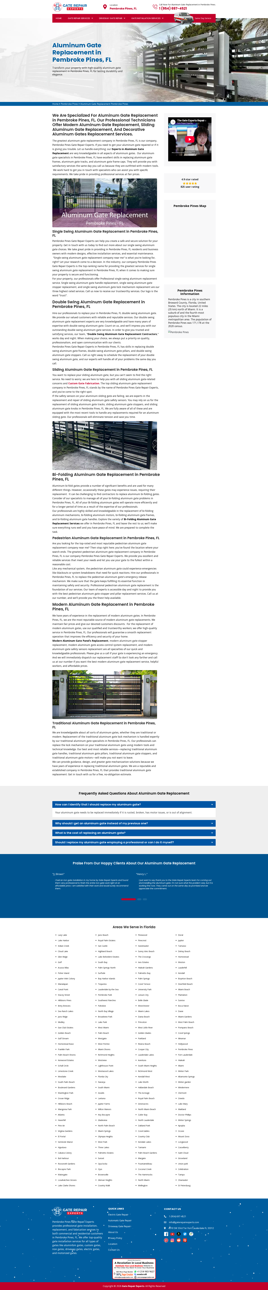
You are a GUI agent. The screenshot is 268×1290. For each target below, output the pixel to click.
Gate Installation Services (146, 18)
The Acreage (143, 1093)
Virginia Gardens (65, 1131)
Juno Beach (103, 935)
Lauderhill (182, 967)
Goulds (101, 1093)
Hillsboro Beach (65, 1103)
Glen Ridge (63, 956)
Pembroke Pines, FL (123, 8)
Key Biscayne (104, 1114)
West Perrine (104, 1044)
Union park (183, 1163)
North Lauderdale (146, 1120)
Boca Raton (183, 1005)
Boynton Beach (185, 978)
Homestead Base (66, 1044)
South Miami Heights (147, 1065)
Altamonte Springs (186, 1076)
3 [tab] (144, 899)
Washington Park (65, 1093)
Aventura (142, 1060)
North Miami (143, 1180)
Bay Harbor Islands (106, 978)
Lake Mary (183, 1103)
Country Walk (104, 1185)
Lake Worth (143, 1082)
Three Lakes (103, 1147)
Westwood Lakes (106, 1071)
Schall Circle (63, 1065)
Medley (61, 1022)
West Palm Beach (186, 1022)
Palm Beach (103, 1033)
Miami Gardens (185, 1016)
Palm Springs (144, 978)
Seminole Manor (65, 1142)
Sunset (101, 1158)
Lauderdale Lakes (146, 1054)
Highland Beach (105, 951)
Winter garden (184, 1082)
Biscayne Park (64, 1169)
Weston (181, 962)
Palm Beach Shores (67, 1054)
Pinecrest (142, 940)
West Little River (145, 1027)
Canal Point (63, 989)
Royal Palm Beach (146, 1098)
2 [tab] (139, 899)
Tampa (181, 1174)
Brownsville (103, 1174)
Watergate (62, 1174)
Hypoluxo (62, 1147)
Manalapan (63, 984)
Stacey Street (64, 995)
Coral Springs (184, 1033)
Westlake (62, 1076)
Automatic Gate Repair (120, 1220)
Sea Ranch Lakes (65, 1011)
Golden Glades (144, 1033)
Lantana (101, 1098)
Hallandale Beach (146, 1087)
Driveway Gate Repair (110, 18)
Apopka (181, 1125)
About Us (113, 1232)
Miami (181, 1065)
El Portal (61, 1136)
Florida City (103, 1076)
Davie (180, 1011)
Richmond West (145, 1071)
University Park (144, 989)
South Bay (102, 962)
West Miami (103, 1027)
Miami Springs (104, 1131)
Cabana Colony (65, 1152)
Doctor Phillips (184, 1114)
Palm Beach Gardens (147, 1152)
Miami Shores (104, 1049)
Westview (102, 1060)
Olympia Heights (105, 1136)
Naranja (101, 1082)
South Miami (103, 1087)
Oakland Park (144, 1125)
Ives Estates (143, 962)
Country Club (144, 1136)
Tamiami (142, 1147)
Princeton (142, 1022)
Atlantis (61, 1114)
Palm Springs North (107, 967)
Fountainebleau (145, 1163)
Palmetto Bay (144, 973)
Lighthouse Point (105, 1065)
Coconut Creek (144, 1169)
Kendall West (144, 1076)
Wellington (143, 1185)
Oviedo (181, 1098)
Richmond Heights (106, 1054)
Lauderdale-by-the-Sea (108, 989)
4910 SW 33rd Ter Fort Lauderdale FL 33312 (191, 1228)
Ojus (100, 1169)
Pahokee (102, 1005)
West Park (102, 1142)
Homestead (183, 956)
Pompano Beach (185, 1027)
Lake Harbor (63, 940)
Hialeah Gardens (145, 967)
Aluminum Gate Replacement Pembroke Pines (104, 103)
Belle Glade (143, 1000)
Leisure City (143, 995)
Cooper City (143, 1049)
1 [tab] (128, 899)
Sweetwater (143, 946)
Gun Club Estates (65, 1027)
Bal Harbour (63, 1158)
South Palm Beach (66, 1082)
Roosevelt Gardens (66, 1163)
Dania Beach (144, 1016)
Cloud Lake (63, 951)
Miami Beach (184, 989)
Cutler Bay (142, 1114)
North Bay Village (106, 1011)
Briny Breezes (64, 1005)
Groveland (182, 1158)
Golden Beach (64, 1033)
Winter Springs (184, 1120)
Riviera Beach (144, 1044)
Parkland (142, 1038)
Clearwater (183, 1180)
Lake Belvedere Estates (108, 956)
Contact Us (114, 1249)
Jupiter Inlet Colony (66, 978)
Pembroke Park (105, 995)
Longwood (183, 1142)
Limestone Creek (65, 1071)
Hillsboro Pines (64, 1000)
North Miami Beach (147, 1109)
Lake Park (102, 1022)
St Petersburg (184, 1185)
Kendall (181, 973)
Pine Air (61, 1125)
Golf (60, 962)
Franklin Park (64, 1049)
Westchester (143, 1005)
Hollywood (183, 1044)
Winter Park (183, 1071)
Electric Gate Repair (118, 1214)
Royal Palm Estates (106, 940)
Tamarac (182, 946)
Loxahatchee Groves (67, 1180)
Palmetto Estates (106, 1152)
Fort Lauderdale (185, 1054)
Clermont (182, 1093)
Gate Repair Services (79, 18)
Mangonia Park (65, 1109)
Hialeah (181, 1060)
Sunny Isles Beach (146, 951)
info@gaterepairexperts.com (184, 1222)
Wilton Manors (104, 1109)
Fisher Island (63, 973)
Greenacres (143, 1103)
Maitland (182, 1109)
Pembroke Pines (69, 103)
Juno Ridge (63, 1016)
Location (112, 1243)
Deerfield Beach (185, 984)
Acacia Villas (63, 967)
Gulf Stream (63, 1038)
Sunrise (181, 1000)
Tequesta (102, 984)
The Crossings (144, 956)
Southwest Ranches (107, 1000)
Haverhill (62, 1120)
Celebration (183, 1169)
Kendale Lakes (144, 1142)
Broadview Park (105, 1016)
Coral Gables (143, 1131)
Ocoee (181, 1131)
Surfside (101, 973)
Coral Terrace (144, 984)
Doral (180, 935)
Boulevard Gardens (66, 1087)
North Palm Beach (106, 1125)
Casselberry (183, 1147)
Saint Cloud (183, 1152)
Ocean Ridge (63, 1098)
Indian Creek (63, 946)
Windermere (183, 1087)
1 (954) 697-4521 (173, 8)
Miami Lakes (143, 1011)
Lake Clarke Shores (66, 1185)
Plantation (182, 995)
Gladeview (102, 1120)
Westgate (102, 1038)
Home (59, 18)
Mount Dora (183, 1136)
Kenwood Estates (66, 1060)
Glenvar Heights (105, 1180)
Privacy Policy (115, 1238)
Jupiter (181, 940)
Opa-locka (102, 1163)
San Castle (102, 946)
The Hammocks (145, 1174)
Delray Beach (184, 951)
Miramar (182, 1038)
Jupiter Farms (104, 1103)
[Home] (69, 6)
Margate (142, 1158)
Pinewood (142, 935)
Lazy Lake (62, 935)
